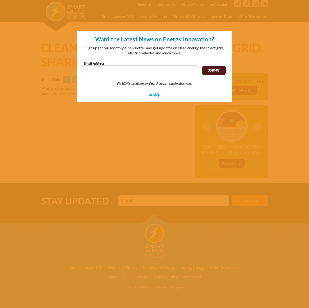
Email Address (94, 63)
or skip (154, 94)
